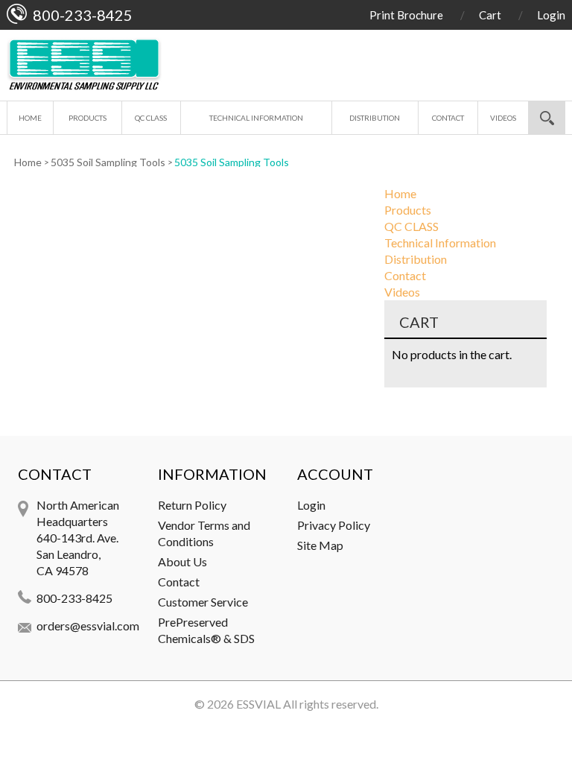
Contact (448, 117)
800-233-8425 (74, 598)
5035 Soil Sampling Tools (108, 162)
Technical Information (256, 117)
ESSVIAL (258, 704)
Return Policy (192, 505)
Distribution (374, 117)
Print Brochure (406, 15)
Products (88, 117)
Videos (503, 117)
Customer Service (203, 602)
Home (30, 117)
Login (551, 15)
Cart (490, 15)
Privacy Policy (333, 525)
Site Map (320, 545)
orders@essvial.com (87, 625)
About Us (182, 561)
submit (546, 117)
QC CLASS (151, 117)
